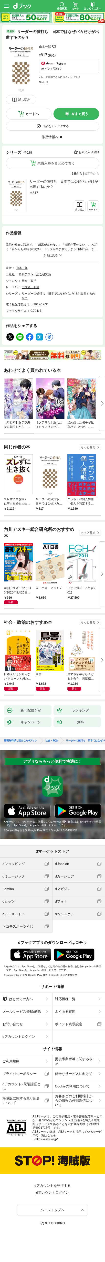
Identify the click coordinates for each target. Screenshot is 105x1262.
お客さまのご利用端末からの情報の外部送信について (74, 1100)
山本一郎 (45, 46)
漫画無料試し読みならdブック (20, 740)
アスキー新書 (30, 287)
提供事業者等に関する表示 (74, 1061)
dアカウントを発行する (52, 1186)
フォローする (54, 46)
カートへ (32, 114)
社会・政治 (29, 280)
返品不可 (44, 82)
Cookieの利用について (72, 1086)
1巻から (77, 173)
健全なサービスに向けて (74, 1074)
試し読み (24, 99)
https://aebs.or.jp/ (46, 1139)
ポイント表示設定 (68, 1024)
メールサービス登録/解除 (21, 1011)
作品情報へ (50, 137)
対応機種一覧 (65, 999)
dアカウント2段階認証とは (21, 1086)
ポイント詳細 (50, 69)
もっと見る (88, 447)
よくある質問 (65, 1011)
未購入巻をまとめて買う (56, 163)
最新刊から (91, 173)
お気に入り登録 (89, 152)
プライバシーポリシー (19, 1074)
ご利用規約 (11, 1061)
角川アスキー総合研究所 (35, 274)
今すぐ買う (79, 114)
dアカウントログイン (18, 1037)
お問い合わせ (12, 1024)
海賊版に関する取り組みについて (21, 1100)
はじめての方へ (21, 999)
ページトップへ (52, 1210)
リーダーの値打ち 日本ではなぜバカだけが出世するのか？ (64, 184)
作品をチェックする (55, 126)
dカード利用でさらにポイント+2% (58, 77)
